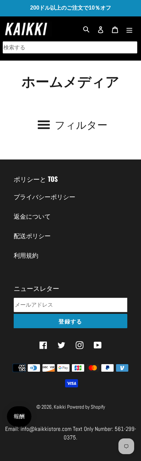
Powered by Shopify (86, 407)
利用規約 (26, 255)
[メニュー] (129, 29)
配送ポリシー (32, 236)
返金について (32, 216)
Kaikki (60, 407)
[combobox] (70, 47)
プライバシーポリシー (44, 197)
